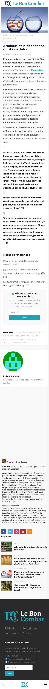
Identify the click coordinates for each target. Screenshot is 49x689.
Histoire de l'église (12, 35)
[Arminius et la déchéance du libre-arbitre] (24, 361)
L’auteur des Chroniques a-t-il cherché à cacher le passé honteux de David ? (29, 574)
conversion (9, 336)
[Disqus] (24, 420)
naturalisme (18, 339)
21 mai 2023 (18, 544)
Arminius (29, 333)
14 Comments (25, 54)
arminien (20, 333)
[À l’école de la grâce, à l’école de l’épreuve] (6, 547)
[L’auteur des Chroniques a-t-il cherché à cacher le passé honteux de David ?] (6, 573)
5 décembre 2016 (9, 42)
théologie (30, 339)
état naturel (27, 336)
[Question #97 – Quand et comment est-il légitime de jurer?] (6, 586)
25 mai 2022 (19, 582)
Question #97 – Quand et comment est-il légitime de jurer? (27, 587)
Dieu (18, 336)
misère (22, 73)
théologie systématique (15, 342)
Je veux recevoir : (12, 656)
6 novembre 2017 (20, 569)
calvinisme (39, 333)
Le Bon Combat (12, 54)
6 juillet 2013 (19, 556)
